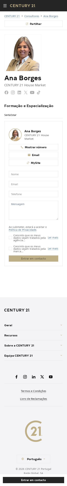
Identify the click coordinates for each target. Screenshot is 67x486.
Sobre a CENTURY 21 (19, 345)
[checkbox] (10, 237)
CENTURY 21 (12, 16)
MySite (35, 163)
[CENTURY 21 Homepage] (33, 310)
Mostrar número (35, 147)
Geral (8, 325)
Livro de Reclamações (33, 398)
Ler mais (53, 237)
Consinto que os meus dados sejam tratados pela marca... (29, 249)
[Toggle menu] (5, 6)
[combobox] (33, 459)
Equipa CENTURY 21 (18, 355)
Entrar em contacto (33, 480)
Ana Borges (50, 16)
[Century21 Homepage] (23, 5)
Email (35, 155)
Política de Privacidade (22, 229)
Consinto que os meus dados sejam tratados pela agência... (29, 238)
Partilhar (35, 24)
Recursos (10, 335)
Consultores (31, 16)
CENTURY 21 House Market (36, 136)
